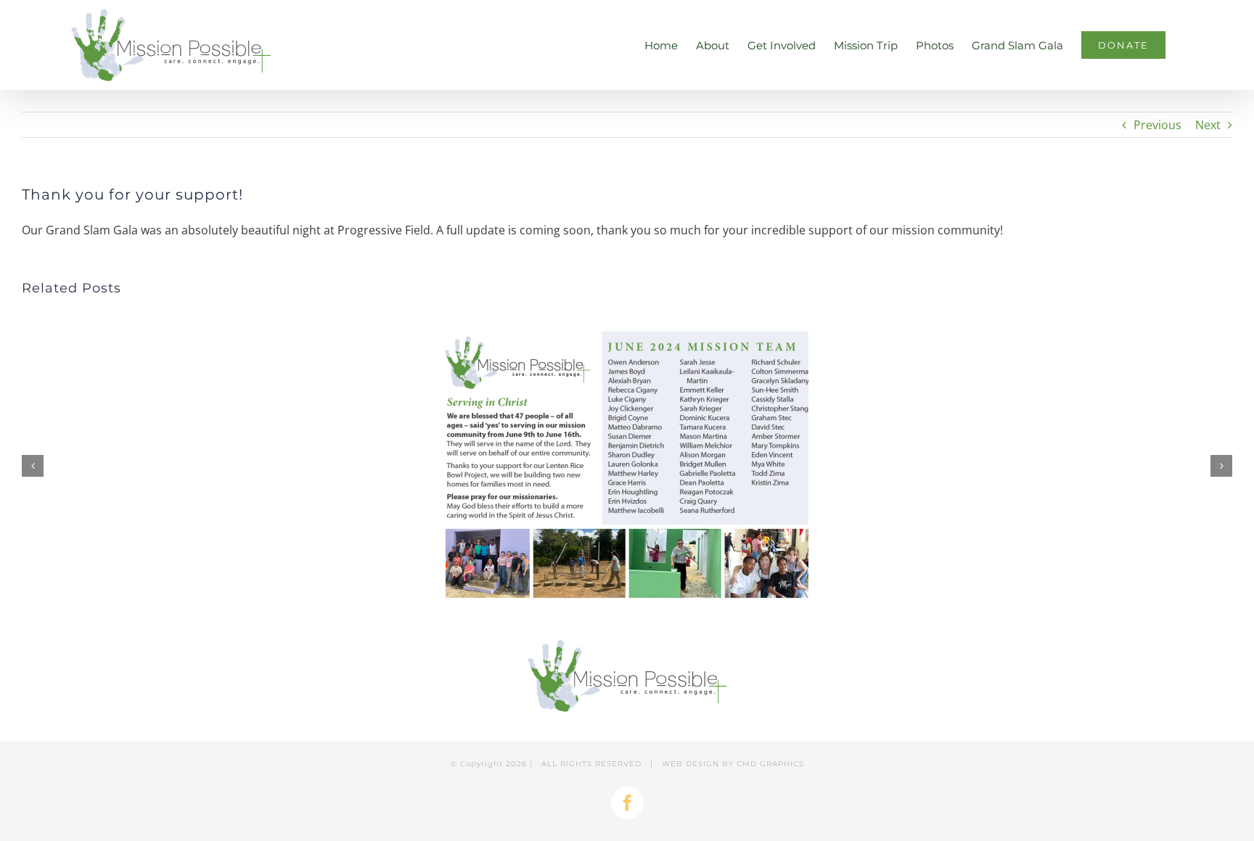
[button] (33, 466)
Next (1208, 125)
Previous (1157, 125)
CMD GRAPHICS (770, 763)
